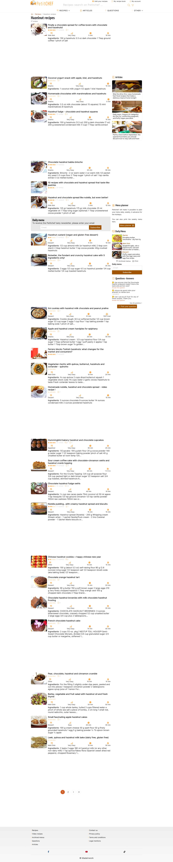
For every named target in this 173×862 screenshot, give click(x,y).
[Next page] (73, 792)
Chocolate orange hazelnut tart (64, 577)
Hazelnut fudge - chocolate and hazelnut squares (73, 111)
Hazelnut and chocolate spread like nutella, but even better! (78, 197)
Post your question (128, 306)
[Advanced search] (133, 5)
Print (136, 261)
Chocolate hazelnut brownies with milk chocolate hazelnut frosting (77, 599)
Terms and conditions (97, 837)
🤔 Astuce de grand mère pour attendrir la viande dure (123, 291)
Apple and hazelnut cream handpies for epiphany (73, 328)
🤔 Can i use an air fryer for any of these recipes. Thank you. (125, 297)
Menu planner (126, 225)
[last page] (79, 792)
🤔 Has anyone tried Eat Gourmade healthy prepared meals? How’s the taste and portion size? (125, 284)
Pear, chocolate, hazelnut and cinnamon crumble (72, 673)
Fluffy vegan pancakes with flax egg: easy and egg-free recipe (131, 256)
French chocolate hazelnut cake (64, 620)
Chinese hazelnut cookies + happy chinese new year (74, 557)
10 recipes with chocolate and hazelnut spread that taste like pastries (78, 183)
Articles (87, 11)
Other (137, 11)
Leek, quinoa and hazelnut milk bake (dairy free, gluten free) (78, 737)
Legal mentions (95, 841)
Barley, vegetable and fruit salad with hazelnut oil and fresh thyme (78, 695)
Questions (113, 11)
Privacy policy (94, 834)
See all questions (135, 303)
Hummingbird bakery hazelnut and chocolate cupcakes (76, 440)
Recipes (63, 11)
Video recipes (37, 834)
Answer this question (118, 288)
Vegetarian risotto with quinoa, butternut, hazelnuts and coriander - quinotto (76, 365)
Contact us (93, 830)
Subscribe (95, 227)
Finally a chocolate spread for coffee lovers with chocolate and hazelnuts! (77, 26)
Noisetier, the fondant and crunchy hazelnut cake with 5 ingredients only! (76, 256)
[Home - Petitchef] (32, 14)
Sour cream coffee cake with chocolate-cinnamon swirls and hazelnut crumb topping (78, 461)
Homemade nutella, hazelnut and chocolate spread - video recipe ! (77, 388)
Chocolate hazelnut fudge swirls (64, 483)
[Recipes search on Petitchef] (129, 5)
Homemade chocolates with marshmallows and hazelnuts (77, 93)
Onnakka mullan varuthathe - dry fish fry (132, 238)
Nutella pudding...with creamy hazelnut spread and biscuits (78, 504)
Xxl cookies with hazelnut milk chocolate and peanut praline (78, 308)
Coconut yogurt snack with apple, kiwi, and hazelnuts (75, 78)
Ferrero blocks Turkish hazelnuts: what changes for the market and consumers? (76, 350)
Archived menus (124, 261)
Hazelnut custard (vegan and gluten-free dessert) (73, 235)
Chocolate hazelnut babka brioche (65, 162)
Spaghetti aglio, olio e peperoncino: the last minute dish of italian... (131, 247)
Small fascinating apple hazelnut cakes (67, 717)
